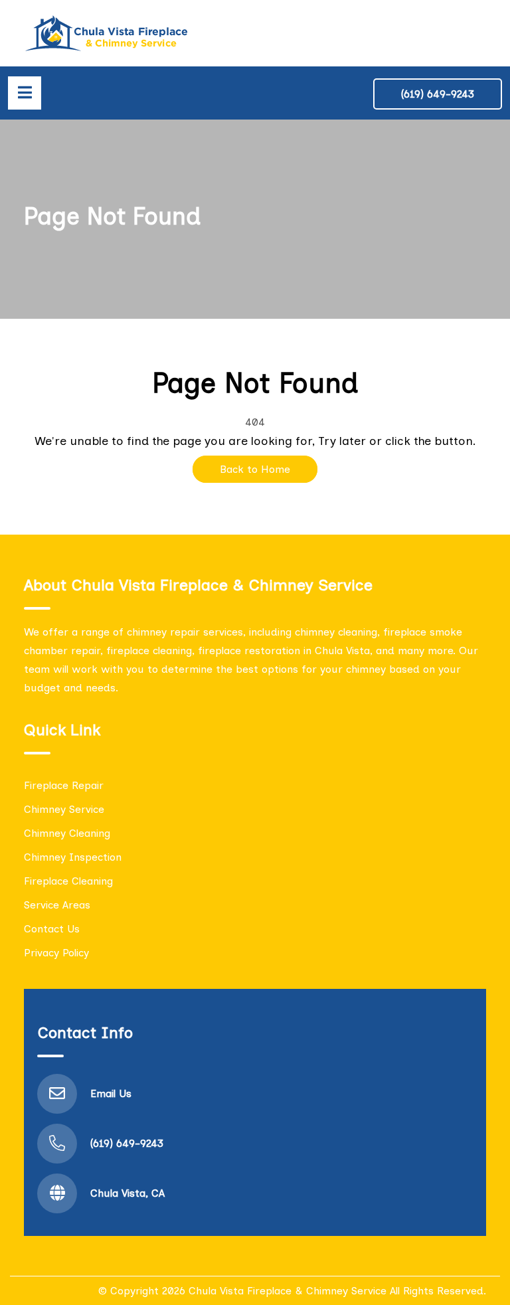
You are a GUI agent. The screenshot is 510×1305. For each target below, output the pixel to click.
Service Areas (57, 905)
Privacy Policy (56, 952)
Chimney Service (64, 809)
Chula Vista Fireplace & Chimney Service (287, 1290)
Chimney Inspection (73, 857)
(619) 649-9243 (437, 94)
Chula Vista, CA (127, 1193)
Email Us (110, 1093)
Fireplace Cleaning (68, 881)
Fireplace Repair (64, 785)
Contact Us (52, 928)
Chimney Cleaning (67, 833)
